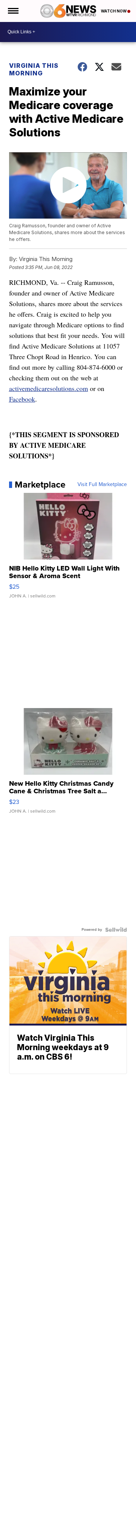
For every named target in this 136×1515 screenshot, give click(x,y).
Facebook (22, 398)
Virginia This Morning (34, 69)
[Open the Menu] (13, 11)
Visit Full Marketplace (102, 484)
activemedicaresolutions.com (48, 388)
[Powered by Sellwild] (116, 929)
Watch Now (114, 11)
